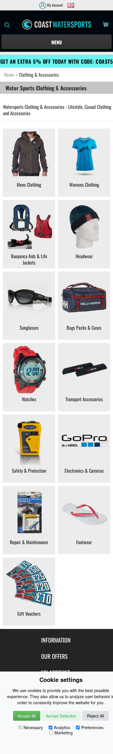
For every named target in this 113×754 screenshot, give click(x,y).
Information (56, 640)
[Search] (6, 24)
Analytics (62, 727)
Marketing (63, 732)
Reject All (95, 716)
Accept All (27, 716)
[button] (56, 41)
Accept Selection (61, 716)
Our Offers (54, 656)
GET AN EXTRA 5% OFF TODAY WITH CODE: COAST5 (56, 61)
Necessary (33, 727)
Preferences (92, 727)
